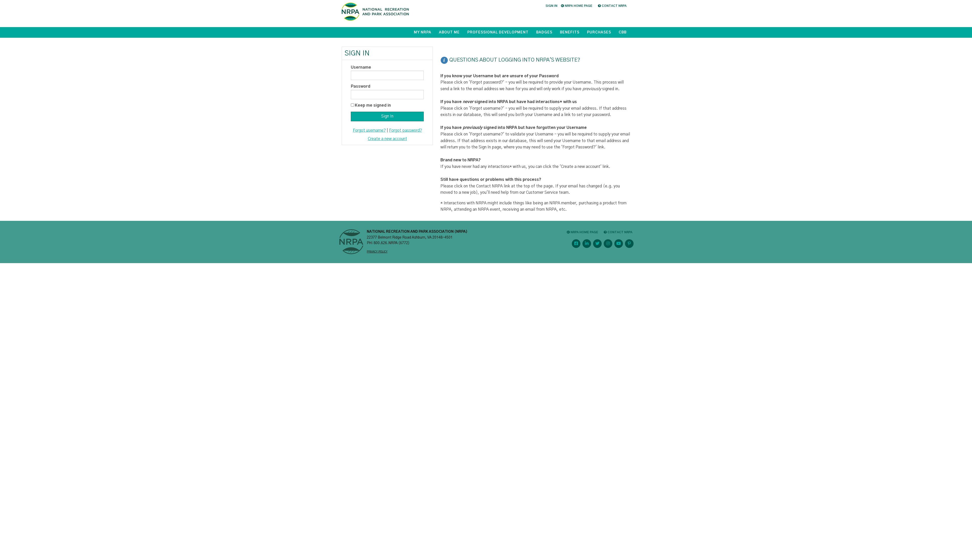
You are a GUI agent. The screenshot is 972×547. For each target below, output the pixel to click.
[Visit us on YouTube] (618, 243)
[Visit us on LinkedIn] (586, 243)
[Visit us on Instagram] (608, 243)
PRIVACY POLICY (377, 251)
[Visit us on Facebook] (576, 243)
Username (361, 67)
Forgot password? (405, 130)
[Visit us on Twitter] (597, 243)
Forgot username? (369, 130)
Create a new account (387, 139)
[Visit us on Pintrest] (629, 243)
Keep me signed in (373, 105)
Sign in (551, 5)
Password (360, 86)
